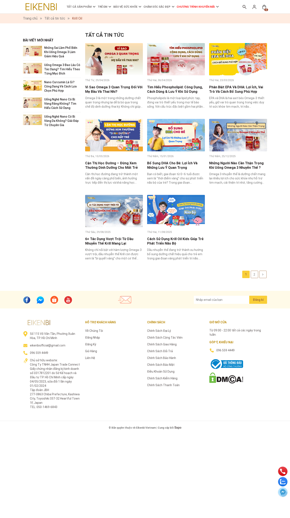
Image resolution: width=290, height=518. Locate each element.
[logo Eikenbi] (39, 322)
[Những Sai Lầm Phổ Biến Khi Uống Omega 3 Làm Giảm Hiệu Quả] (32, 51)
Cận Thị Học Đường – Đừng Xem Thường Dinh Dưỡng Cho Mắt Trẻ (111, 165)
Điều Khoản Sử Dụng (161, 371)
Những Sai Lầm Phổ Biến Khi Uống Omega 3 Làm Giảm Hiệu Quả (60, 52)
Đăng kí (258, 299)
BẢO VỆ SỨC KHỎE (125, 6)
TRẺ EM (102, 6)
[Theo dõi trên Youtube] (68, 300)
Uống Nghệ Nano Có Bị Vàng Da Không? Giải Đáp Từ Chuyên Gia (61, 121)
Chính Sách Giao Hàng (162, 344)
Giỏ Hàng (91, 351)
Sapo (178, 427)
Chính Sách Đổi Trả (160, 351)
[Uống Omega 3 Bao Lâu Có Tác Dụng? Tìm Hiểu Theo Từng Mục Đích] (32, 68)
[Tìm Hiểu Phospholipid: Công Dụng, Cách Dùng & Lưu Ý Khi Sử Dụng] (176, 59)
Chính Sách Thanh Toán (163, 385)
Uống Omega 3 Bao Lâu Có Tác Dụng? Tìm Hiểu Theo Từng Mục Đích (62, 69)
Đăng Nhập (92, 337)
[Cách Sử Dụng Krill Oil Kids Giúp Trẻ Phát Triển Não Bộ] (176, 211)
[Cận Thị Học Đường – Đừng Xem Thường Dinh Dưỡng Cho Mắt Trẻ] (114, 135)
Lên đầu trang (276, 515)
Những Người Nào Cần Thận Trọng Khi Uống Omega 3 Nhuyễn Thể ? (236, 165)
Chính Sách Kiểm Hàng (162, 378)
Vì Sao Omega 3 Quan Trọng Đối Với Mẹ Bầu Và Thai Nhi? (113, 89)
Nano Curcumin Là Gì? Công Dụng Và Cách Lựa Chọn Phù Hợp (60, 86)
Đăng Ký (90, 344)
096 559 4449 (39, 353)
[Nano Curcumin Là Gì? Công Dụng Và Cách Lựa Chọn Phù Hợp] (32, 85)
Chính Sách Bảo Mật (161, 364)
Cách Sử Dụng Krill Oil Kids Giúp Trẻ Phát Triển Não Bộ (175, 241)
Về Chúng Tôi (94, 330)
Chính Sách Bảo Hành (161, 358)
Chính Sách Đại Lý (159, 330)
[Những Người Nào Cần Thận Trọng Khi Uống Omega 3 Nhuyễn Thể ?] (238, 135)
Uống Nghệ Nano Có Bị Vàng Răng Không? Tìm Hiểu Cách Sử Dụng (60, 104)
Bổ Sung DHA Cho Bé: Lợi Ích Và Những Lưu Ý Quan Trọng (172, 165)
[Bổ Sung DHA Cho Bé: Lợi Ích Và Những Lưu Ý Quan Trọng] (176, 135)
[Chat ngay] (40, 300)
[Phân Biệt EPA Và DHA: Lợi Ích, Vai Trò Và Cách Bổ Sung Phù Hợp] (238, 59)
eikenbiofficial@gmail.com (47, 345)
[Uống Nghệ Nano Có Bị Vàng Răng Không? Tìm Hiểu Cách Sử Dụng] (32, 102)
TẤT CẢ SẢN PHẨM (79, 6)
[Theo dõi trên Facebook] (27, 300)
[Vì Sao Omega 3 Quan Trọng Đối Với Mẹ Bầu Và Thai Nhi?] (114, 59)
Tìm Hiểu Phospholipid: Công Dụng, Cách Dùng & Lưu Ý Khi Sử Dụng (175, 89)
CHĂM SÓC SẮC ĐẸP (157, 6)
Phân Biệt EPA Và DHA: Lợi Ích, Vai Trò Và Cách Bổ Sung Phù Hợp (236, 89)
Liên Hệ (90, 358)
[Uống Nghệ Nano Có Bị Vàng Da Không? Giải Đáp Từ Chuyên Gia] (32, 119)
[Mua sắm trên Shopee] (54, 299)
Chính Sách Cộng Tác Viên (165, 337)
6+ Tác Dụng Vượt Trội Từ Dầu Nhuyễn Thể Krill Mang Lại (109, 241)
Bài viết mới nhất (38, 40)
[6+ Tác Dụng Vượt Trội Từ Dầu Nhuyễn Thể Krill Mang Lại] (114, 211)
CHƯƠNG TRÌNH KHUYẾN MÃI (196, 6)
